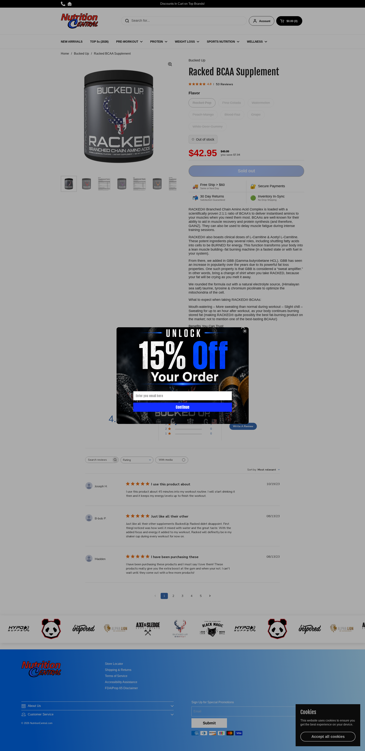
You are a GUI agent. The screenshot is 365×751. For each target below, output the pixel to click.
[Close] (245, 331)
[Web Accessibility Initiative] (363, 746)
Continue (182, 407)
